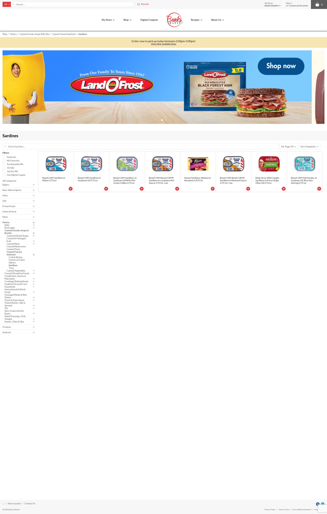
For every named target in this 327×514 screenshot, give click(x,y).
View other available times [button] (163, 44)
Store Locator (14, 503)
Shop (5, 34)
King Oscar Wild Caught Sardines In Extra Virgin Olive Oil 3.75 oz (267, 180)
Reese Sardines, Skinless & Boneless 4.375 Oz (197, 179)
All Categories (9, 180)
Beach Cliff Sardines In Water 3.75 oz (53, 179)
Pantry (13, 34)
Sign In (289, 3)
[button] (273, 5)
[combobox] (7, 4)
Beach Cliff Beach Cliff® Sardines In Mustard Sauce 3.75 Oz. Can (233, 180)
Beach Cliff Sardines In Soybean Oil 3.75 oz (89, 179)
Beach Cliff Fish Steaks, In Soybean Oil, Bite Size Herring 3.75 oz (304, 180)
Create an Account (298, 5)
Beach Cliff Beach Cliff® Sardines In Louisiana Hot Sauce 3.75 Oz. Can (161, 180)
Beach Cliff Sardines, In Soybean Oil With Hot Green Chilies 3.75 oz (125, 180)
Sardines (82, 34)
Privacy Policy (270, 509)
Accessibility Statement (301, 509)
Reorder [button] (145, 4)
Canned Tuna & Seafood (63, 34)
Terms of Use (283, 509)
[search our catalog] (13, 4)
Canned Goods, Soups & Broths (34, 34)
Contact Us (29, 503)
